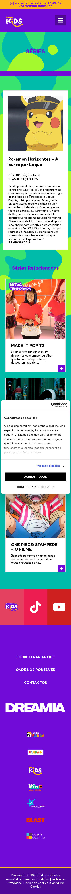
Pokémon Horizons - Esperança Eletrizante (40, 5)
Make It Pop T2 (28, 345)
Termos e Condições (36, 879)
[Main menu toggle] (60, 20)
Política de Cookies (36, 883)
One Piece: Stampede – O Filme (34, 547)
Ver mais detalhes (48, 465)
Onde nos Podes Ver (35, 670)
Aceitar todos (35, 476)
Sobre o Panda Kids (35, 657)
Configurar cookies (33, 487)
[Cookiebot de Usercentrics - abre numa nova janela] (51, 405)
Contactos (35, 682)
